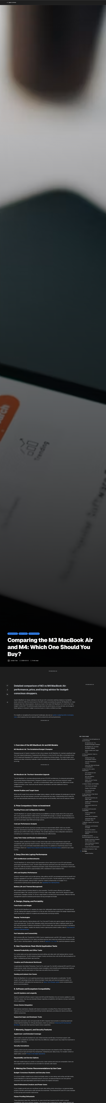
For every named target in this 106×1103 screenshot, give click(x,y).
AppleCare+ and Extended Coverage (91, 826)
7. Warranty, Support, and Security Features (90, 823)
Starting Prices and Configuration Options (90, 758)
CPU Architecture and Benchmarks (90, 773)
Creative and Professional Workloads (91, 802)
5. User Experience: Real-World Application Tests (90, 794)
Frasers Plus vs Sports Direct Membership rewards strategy (44, 848)
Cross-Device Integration (91, 816)
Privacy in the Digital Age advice (35, 1054)
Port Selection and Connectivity (89, 791)
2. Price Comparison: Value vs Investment (89, 754)
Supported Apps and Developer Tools (90, 819)
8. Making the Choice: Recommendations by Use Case (90, 836)
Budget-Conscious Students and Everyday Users (92, 840)
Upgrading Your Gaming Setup (50, 882)
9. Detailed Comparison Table (89, 849)
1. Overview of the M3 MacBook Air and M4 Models (91, 740)
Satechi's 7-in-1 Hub (51, 941)
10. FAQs (84, 851)
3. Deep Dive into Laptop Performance (88, 769)
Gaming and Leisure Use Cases (91, 806)
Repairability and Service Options (91, 832)
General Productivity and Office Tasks (91, 798)
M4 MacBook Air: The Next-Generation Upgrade (92, 747)
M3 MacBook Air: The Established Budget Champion (92, 743)
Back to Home (12, 2)
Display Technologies (90, 788)
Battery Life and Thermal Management (91, 780)
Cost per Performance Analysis (90, 762)
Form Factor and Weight (91, 786)
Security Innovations (90, 829)
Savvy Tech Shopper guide (51, 982)
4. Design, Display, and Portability (90, 784)
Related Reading (89, 853)
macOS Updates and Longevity (90, 813)
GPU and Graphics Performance (89, 777)
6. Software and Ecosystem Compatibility (89, 809)
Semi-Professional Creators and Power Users (92, 843)
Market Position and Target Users (92, 751)
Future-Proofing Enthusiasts (92, 847)
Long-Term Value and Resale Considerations (92, 766)
